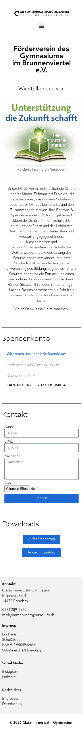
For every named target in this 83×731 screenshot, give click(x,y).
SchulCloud (11, 640)
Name (9, 427)
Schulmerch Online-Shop (22, 650)
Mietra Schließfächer (18, 645)
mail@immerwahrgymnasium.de (28, 615)
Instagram (10, 672)
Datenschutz (12, 704)
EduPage (9, 634)
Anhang (10, 483)
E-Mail (9, 441)
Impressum (11, 699)
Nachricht (12, 456)
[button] (41, 26)
